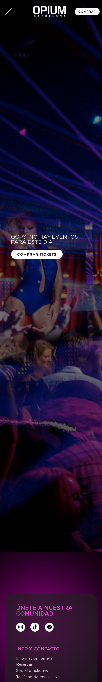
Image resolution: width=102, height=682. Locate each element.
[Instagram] (20, 627)
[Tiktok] (34, 627)
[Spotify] (49, 627)
